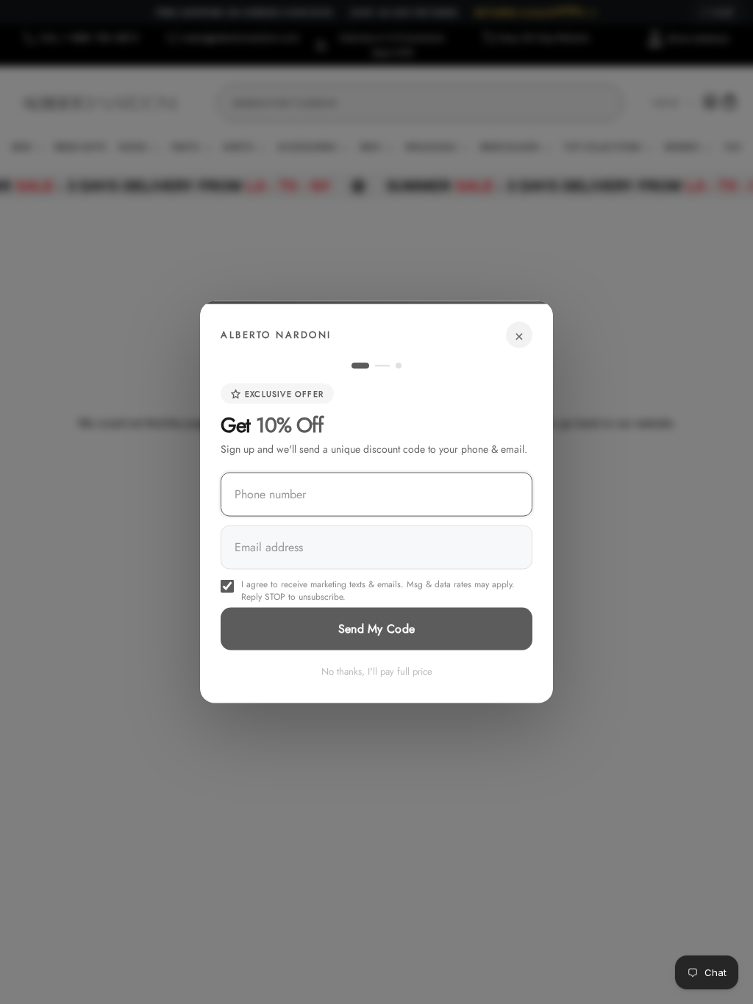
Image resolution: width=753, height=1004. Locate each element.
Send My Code (376, 628)
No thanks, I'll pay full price (376, 671)
